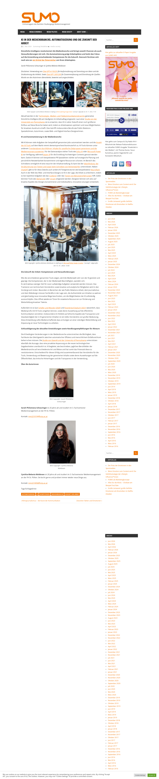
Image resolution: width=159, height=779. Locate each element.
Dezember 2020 (114, 352)
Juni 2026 (111, 219)
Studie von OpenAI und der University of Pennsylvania (64, 340)
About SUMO (81, 32)
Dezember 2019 (114, 375)
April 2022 (112, 324)
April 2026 (112, 224)
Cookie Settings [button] (140, 775)
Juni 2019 (111, 386)
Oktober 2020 (113, 358)
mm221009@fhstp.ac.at (37, 483)
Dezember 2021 (114, 330)
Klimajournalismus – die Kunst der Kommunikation (41, 501)
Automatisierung (28, 494)
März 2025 (112, 256)
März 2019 (112, 392)
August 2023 (112, 296)
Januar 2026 (112, 230)
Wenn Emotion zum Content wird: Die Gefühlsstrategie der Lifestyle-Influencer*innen (121, 187)
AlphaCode (40, 179)
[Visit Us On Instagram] (128, 167)
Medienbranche (57, 494)
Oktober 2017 (113, 415)
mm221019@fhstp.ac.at (37, 416)
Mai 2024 (111, 276)
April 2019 (112, 389)
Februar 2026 (113, 227)
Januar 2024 (112, 287)
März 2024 (112, 281)
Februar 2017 (113, 421)
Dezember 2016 (114, 426)
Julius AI (79, 151)
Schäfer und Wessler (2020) (49, 308)
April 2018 (112, 404)
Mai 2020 (111, 369)
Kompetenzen (45, 494)
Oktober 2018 (113, 401)
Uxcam (53, 179)
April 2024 (112, 279)
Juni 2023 (111, 298)
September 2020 (114, 361)
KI (37, 494)
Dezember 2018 (114, 398)
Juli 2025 (111, 244)
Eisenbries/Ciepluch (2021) (75, 308)
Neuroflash (95, 170)
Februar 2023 (113, 307)
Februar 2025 (113, 259)
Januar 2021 (112, 350)
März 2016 (112, 443)
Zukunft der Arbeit (72, 494)
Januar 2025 (112, 261)
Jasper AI (46, 154)
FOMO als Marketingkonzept (118, 193)
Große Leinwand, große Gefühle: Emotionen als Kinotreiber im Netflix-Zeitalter (119, 204)
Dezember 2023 (114, 290)
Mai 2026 (111, 222)
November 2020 (114, 355)
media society (67, 32)
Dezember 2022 (114, 313)
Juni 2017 (111, 418)
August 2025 (112, 241)
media (22, 32)
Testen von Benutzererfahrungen (78, 176)
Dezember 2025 (114, 233)
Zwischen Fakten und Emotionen (88, 501)
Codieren (53, 176)
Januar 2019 (112, 395)
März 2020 (112, 372)
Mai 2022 (111, 321)
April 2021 (112, 344)
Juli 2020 (111, 364)
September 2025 (114, 239)
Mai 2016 (111, 438)
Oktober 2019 (113, 381)
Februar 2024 (113, 284)
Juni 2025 (111, 247)
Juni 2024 (111, 273)
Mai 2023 (111, 301)
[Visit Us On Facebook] (114, 167)
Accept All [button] (152, 775)
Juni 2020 (111, 367)
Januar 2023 (112, 310)
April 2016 (112, 441)
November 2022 (114, 315)
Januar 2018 (112, 406)
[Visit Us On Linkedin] (121, 167)
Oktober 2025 (113, 236)
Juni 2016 (111, 435)
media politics (52, 32)
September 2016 (114, 432)
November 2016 (114, 429)
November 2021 (114, 332)
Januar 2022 (112, 327)
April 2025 (112, 253)
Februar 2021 (113, 347)
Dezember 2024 (114, 264)
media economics (35, 32)
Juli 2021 (111, 335)
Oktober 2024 (113, 267)
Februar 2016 (113, 446)
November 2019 (114, 378)
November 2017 (114, 412)
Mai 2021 (111, 341)
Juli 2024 (111, 270)
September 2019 (114, 384)
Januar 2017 (112, 423)
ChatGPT (24, 170)
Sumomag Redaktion (40, 46)
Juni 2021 (111, 338)
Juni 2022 (111, 318)
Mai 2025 (111, 250)
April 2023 (112, 304)
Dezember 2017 (114, 409)
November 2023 (114, 293)
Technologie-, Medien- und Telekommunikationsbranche (62, 116)
